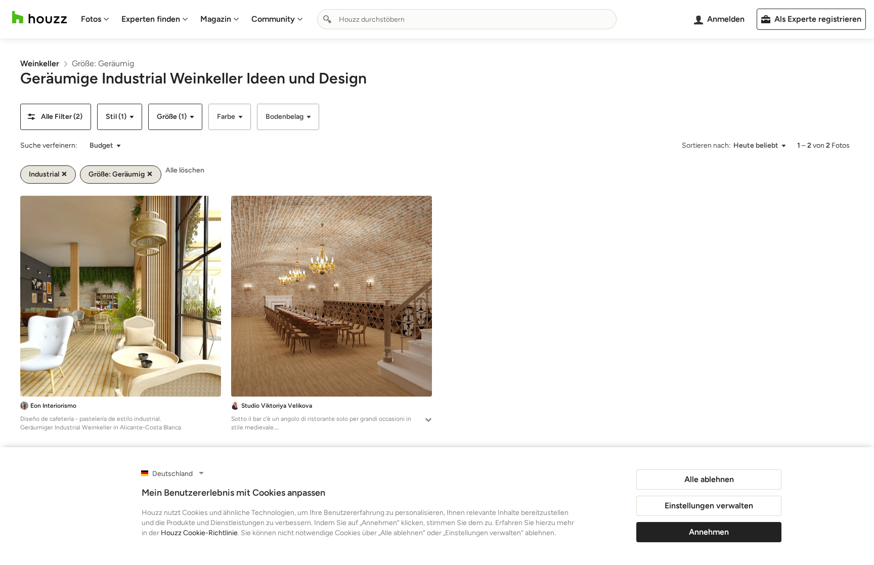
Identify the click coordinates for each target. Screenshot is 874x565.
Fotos (91, 19)
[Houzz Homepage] (39, 17)
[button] (55, 117)
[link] (39, 63)
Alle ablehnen (709, 479)
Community (273, 19)
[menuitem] (95, 19)
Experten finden (150, 19)
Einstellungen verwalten (709, 505)
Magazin (215, 19)
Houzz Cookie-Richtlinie (199, 533)
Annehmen (709, 532)
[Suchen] (327, 19)
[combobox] (467, 19)
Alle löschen (184, 170)
